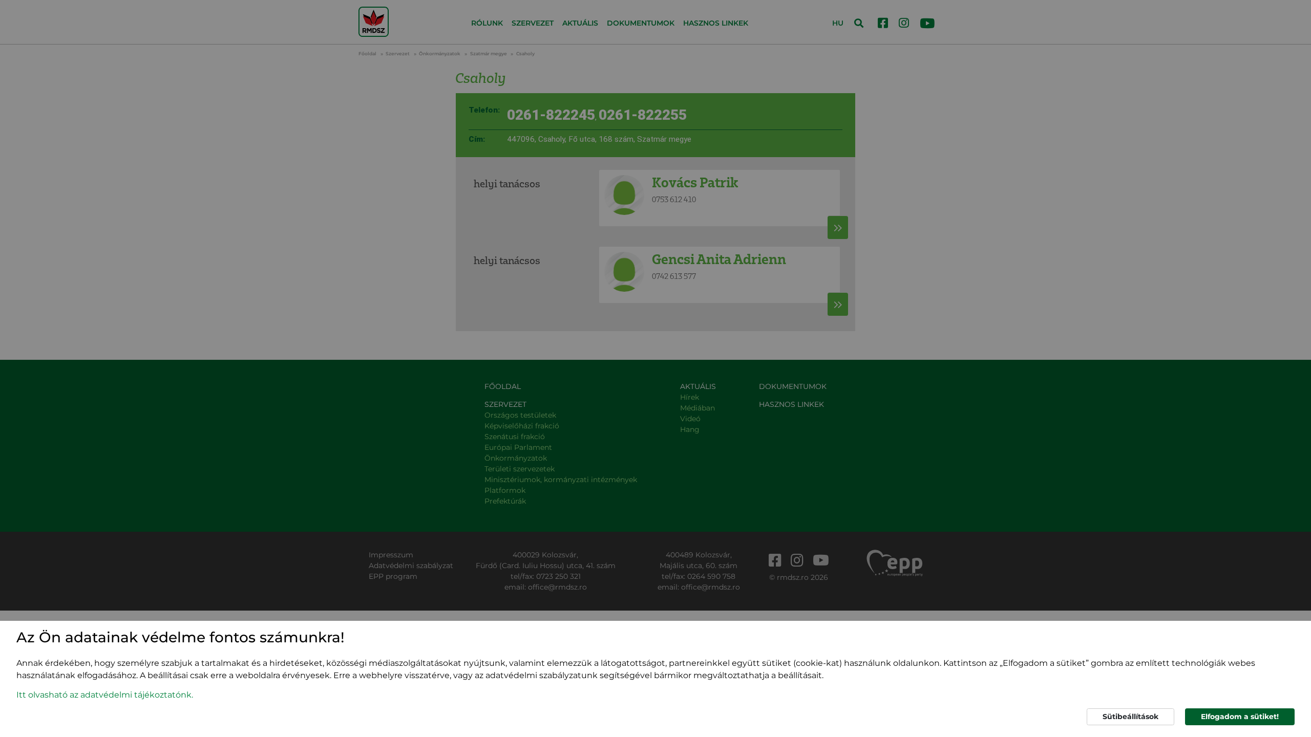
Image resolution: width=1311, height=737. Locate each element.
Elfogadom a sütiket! (1240, 716)
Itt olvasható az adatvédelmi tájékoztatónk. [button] (104, 695)
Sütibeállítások (1130, 716)
